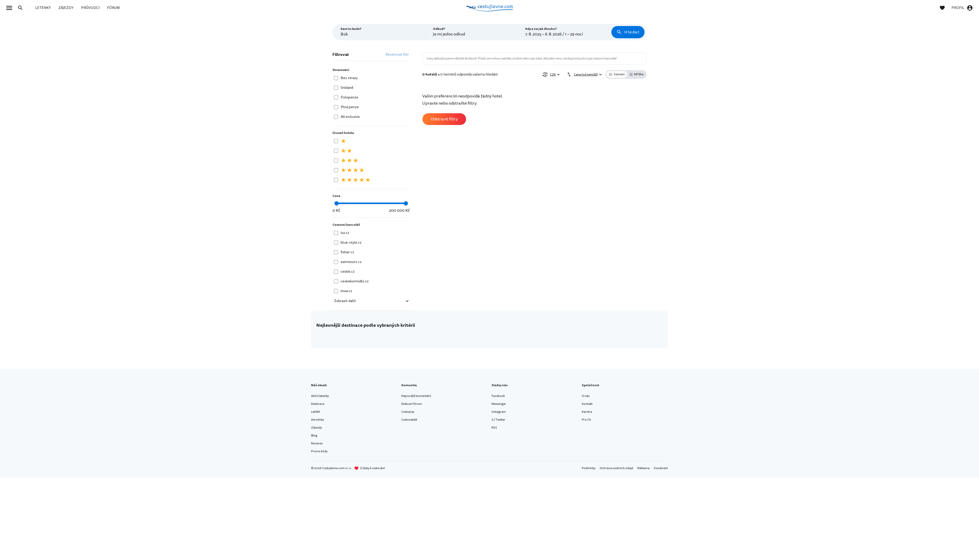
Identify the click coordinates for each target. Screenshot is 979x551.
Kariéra (587, 412)
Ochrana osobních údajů (616, 468)
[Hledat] (22, 8)
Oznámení (661, 468)
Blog (314, 435)
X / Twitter (498, 420)
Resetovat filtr (397, 54)
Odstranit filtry (444, 119)
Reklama (643, 468)
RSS (494, 427)
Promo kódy (319, 451)
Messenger (499, 404)
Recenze (317, 443)
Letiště (315, 412)
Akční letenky (320, 396)
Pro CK (586, 420)
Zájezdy (316, 427)
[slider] (336, 203)
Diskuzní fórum (411, 404)
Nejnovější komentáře (416, 396)
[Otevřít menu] (10, 8)
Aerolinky (317, 420)
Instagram (499, 412)
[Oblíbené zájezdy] (944, 8)
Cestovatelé (409, 420)
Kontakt (587, 404)
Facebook (498, 396)
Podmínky (589, 468)
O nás (585, 396)
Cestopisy (407, 412)
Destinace (317, 404)
